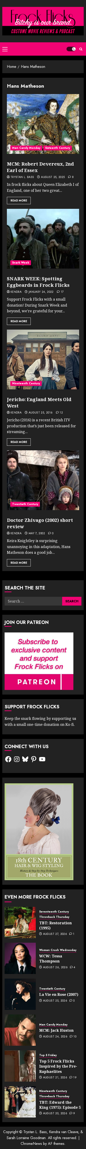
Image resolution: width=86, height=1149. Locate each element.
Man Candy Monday (26, 148)
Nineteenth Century (26, 383)
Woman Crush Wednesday (57, 950)
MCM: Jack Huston (56, 1030)
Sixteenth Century (57, 148)
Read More (19, 200)
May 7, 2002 (37, 533)
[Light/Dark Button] (71, 49)
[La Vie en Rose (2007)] (20, 994)
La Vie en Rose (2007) (58, 994)
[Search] (81, 49)
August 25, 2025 (53, 177)
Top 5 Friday (48, 1055)
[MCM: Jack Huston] (20, 1030)
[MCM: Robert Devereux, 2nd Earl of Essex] (43, 124)
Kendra (16, 292)
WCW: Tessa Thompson (50, 959)
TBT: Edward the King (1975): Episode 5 (60, 1105)
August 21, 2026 (55, 1078)
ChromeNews (31, 1143)
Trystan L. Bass (22, 177)
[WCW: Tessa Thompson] (20, 958)
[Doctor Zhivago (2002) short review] (43, 480)
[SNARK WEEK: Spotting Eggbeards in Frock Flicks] (43, 239)
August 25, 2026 (55, 1001)
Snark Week (20, 263)
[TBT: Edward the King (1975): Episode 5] (20, 1101)
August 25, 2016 (41, 413)
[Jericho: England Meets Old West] (43, 359)
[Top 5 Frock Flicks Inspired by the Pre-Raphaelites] (20, 1066)
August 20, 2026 (55, 1113)
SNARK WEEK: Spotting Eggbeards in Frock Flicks (38, 282)
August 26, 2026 (55, 967)
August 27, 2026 (55, 934)
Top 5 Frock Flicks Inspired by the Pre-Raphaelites (58, 1066)
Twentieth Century (25, 504)
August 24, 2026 (55, 1037)
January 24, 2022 (41, 292)
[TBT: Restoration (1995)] (20, 922)
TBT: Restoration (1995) (55, 925)
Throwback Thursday (54, 917)
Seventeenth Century (54, 912)
